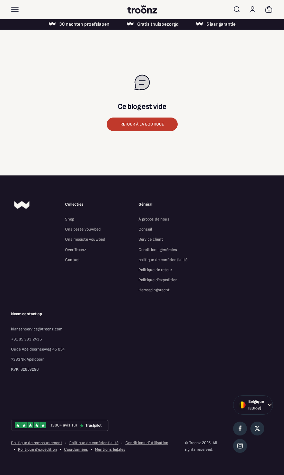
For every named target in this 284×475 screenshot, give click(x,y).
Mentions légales (110, 449)
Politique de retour (155, 270)
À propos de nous (154, 219)
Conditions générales (158, 249)
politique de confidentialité (163, 259)
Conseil (145, 229)
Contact (72, 259)
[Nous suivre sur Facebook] (240, 428)
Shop (69, 219)
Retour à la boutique (142, 124)
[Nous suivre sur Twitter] (257, 428)
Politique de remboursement (36, 443)
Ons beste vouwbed (83, 229)
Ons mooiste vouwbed (85, 239)
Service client (151, 239)
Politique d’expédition (37, 449)
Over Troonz (75, 249)
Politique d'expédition (158, 280)
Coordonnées (76, 449)
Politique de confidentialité (93, 443)
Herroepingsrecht (154, 290)
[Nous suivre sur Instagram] (240, 445)
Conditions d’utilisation (146, 443)
